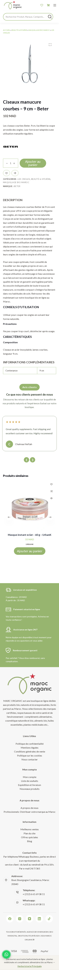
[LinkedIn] (39, 918)
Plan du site (29, 833)
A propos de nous (29, 807)
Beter (17, 186)
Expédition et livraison (29, 784)
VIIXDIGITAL (12, 936)
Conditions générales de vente (29, 751)
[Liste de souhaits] (41, 5)
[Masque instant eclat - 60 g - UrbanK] (29, 506)
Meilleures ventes (29, 829)
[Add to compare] (14, 173)
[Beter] (10, 146)
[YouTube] (29, 918)
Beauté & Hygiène (19, 30)
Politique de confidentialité (30, 743)
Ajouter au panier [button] (29, 551)
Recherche (50, 17)
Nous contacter (29, 759)
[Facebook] (10, 918)
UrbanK (29, 544)
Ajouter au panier (33, 163)
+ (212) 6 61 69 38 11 (34, 894)
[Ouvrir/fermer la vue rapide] (51, 498)
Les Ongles (24, 179)
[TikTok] (49, 918)
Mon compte (29, 777)
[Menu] (54, 5)
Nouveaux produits (29, 788)
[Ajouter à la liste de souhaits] (6, 173)
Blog (29, 841)
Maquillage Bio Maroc (39, 30)
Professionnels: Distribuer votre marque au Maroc (30, 811)
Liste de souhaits (29, 780)
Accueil (6, 30)
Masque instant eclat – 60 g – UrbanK (29, 534)
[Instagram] (19, 918)
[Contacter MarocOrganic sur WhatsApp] (6, 954)
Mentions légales (29, 747)
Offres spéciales (29, 837)
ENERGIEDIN (43, 932)
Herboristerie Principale (30, 966)
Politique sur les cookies (29, 755)
